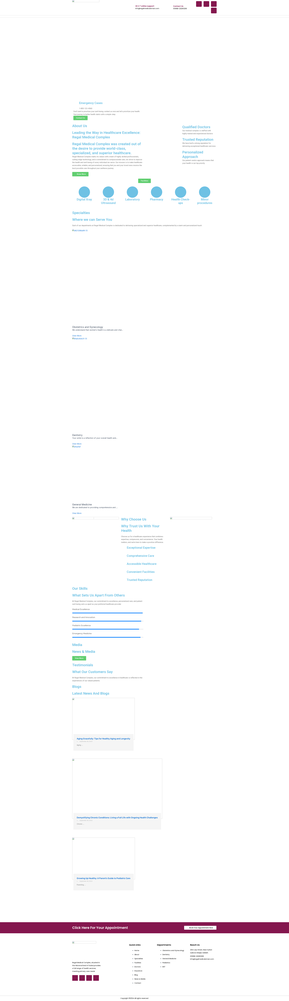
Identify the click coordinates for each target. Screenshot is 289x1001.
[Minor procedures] (204, 192)
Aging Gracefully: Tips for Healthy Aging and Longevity (103, 738)
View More (76, 336)
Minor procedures (204, 201)
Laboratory (132, 199)
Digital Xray (84, 199)
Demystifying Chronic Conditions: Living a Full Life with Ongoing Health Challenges (117, 817)
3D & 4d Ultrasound (108, 201)
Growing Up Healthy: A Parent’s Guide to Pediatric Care (103, 878)
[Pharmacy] (156, 192)
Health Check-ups (180, 201)
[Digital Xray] (84, 192)
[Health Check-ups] (180, 192)
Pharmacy (156, 199)
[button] (144, 181)
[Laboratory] (132, 192)
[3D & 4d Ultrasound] (108, 192)
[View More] (144, 277)
